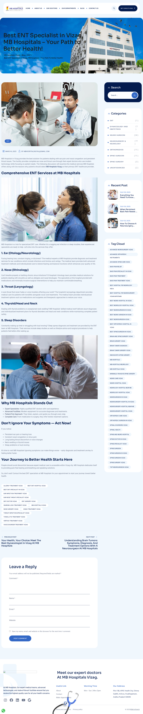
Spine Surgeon (117, 156)
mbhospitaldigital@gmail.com (36, 151)
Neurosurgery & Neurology (118, 142)
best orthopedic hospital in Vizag (120, 324)
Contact (59, 694)
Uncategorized (117, 168)
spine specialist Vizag (118, 444)
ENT (8, 141)
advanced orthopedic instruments (118, 254)
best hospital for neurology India (121, 285)
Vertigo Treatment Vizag (13, 521)
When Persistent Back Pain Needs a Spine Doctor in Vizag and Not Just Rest (129, 210)
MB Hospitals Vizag (54, 167)
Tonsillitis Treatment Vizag (14, 517)
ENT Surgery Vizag (29, 501)
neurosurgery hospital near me (122, 406)
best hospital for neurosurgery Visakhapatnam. (122, 293)
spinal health (115, 430)
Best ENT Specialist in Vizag (14, 489)
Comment (13, 578)
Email (12, 609)
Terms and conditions (63, 709)
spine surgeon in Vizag (118, 453)
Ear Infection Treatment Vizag (15, 493)
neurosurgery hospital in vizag (122, 402)
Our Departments (69, 8)
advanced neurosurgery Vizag (121, 249)
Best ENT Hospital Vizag (37, 486)
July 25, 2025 (125, 221)
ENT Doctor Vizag (10, 501)
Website (12, 620)
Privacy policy (77, 709)
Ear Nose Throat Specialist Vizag (16, 497)
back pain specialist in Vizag (120, 271)
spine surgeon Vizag (117, 458)
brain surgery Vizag (117, 341)
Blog (82, 8)
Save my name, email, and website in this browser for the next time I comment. (41, 631)
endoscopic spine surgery (120, 355)
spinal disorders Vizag (118, 425)
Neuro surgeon (117, 135)
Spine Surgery (117, 162)
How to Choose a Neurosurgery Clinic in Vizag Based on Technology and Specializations (128, 225)
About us (38, 8)
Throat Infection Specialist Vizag (16, 513)
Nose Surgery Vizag (11, 509)
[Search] (114, 8)
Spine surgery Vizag (117, 462)
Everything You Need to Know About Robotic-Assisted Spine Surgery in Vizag (127, 196)
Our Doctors (51, 8)
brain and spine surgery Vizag (121, 336)
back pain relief (116, 266)
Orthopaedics (116, 150)
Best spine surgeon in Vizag (120, 332)
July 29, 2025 (125, 192)
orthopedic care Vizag (118, 416)
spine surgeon (115, 448)
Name (12, 598)
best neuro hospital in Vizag (121, 301)
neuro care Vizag (116, 378)
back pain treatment (117, 276)
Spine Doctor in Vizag (118, 439)
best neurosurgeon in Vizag (120, 310)
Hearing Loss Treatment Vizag (15, 505)
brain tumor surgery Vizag (120, 350)
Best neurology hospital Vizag (122, 305)
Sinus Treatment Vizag (31, 509)
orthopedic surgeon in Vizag (121, 420)
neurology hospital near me (120, 388)
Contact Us (93, 8)
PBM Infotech (135, 709)
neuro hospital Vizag (118, 383)
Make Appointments (63, 698)
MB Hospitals (115, 360)
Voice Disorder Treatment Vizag (16, 524)
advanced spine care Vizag (120, 262)
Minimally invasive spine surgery (122, 374)
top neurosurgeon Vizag (119, 467)
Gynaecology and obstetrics (119, 128)
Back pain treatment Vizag (120, 280)
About (58, 691)
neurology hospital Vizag (120, 392)
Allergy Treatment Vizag (13, 486)
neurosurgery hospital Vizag (121, 411)
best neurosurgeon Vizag (119, 319)
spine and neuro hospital (119, 434)
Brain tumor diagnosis (118, 346)
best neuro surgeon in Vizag (120, 315)
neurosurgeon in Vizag (118, 397)
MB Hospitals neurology (119, 364)
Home (28, 8)
